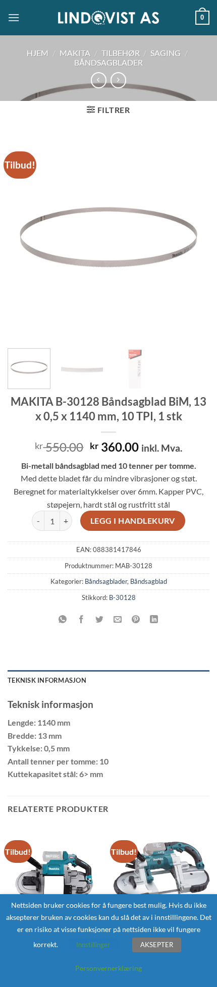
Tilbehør (120, 53)
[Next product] (98, 80)
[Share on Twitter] (99, 620)
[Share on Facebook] (81, 620)
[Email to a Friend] (118, 620)
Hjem (37, 53)
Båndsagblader (108, 62)
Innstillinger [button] (93, 945)
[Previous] (24, 237)
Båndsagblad (148, 581)
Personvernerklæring (108, 968)
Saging (165, 53)
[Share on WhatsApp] (63, 620)
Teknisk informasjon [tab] (47, 680)
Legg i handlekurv (132, 520)
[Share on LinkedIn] (154, 620)
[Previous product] (118, 80)
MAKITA (75, 53)
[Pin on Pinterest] (136, 620)
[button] (14, 17)
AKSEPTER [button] (156, 945)
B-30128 (122, 597)
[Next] (193, 237)
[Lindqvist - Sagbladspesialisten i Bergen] (108, 18)
